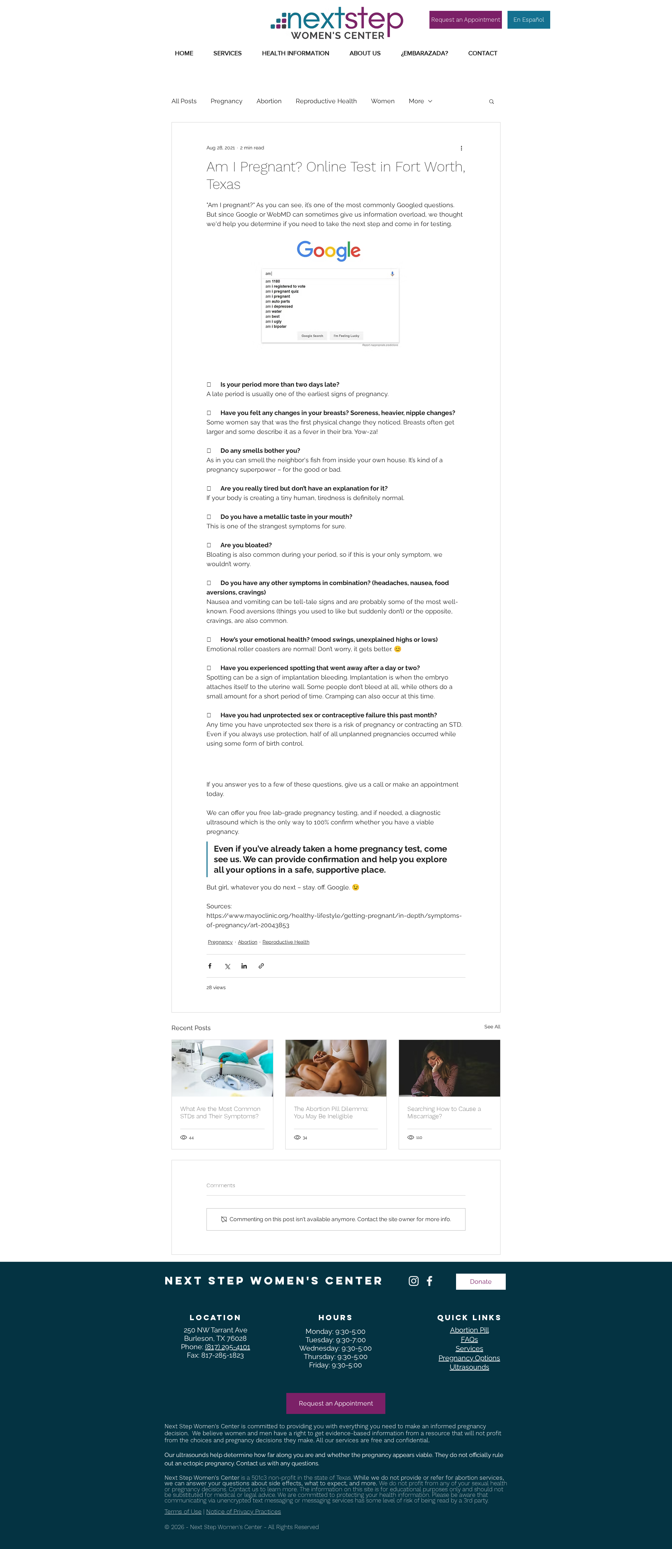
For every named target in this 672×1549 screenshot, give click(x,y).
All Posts (184, 101)
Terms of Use (183, 1511)
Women (383, 101)
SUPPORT (202, 9)
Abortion (269, 101)
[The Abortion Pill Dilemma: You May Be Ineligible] (336, 1068)
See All (492, 1026)
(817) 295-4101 (227, 1347)
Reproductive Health (326, 101)
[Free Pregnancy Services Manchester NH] (413, 1281)
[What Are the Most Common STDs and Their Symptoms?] (222, 1068)
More (416, 101)
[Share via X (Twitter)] (227, 966)
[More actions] (461, 147)
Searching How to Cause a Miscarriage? (444, 1112)
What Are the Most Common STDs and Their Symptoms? (220, 1112)
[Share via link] (261, 966)
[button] (296, 53)
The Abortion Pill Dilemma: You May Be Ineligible (331, 1112)
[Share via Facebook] (209, 966)
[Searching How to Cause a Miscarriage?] (449, 1068)
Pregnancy (227, 101)
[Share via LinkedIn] (244, 966)
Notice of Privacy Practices (243, 1511)
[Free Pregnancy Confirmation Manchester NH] (429, 1281)
